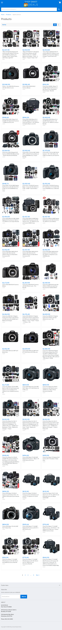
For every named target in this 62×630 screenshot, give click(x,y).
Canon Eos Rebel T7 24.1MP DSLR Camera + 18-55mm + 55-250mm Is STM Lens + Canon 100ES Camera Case (51, 529)
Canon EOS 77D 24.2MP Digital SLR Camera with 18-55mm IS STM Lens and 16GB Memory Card (10, 188)
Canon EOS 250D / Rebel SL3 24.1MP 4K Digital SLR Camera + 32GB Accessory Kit (10, 121)
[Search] (59, 9)
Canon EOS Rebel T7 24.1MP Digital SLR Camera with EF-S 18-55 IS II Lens (30, 528)
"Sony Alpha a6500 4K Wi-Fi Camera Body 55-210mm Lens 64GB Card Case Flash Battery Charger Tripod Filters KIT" (51, 54)
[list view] (58, 24)
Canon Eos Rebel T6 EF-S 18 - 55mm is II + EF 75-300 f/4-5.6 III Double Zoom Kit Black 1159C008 (51, 495)
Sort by (4, 24)
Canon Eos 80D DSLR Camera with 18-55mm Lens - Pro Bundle (30, 286)
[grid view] (55, 24)
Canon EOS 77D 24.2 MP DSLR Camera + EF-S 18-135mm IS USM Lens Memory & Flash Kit (51, 154)
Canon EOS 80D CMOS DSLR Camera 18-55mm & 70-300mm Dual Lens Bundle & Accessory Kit (30, 254)
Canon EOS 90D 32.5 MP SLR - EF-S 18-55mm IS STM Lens (31, 351)
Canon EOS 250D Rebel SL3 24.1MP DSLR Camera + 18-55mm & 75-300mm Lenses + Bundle (51, 122)
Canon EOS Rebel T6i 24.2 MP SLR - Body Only (10, 527)
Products (8, 14)
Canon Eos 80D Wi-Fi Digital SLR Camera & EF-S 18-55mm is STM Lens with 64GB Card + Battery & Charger (10, 318)
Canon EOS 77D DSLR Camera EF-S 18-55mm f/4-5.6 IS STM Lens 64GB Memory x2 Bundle (51, 187)
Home (2, 14)
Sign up (24, 596)
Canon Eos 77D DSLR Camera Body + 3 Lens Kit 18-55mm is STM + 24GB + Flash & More (30, 187)
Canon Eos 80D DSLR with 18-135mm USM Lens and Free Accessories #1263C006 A (51, 286)
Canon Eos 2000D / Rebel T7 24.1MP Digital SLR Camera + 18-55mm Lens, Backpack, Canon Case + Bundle (50, 89)
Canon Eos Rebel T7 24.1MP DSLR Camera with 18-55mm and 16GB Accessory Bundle (10, 561)
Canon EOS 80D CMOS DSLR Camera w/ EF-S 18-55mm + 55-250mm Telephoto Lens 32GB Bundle (50, 254)
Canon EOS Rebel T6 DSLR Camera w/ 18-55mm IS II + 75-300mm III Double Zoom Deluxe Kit (10, 495)
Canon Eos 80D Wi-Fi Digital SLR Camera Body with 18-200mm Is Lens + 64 (50, 317)
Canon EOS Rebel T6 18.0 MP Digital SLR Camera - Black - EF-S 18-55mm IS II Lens (31, 459)
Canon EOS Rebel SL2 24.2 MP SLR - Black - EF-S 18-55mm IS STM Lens (31, 388)
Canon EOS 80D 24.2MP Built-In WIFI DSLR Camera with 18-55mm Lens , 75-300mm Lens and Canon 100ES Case (31, 221)
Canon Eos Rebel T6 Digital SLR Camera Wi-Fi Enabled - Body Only (51, 459)
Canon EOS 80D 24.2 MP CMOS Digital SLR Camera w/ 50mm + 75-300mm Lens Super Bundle (10, 220)
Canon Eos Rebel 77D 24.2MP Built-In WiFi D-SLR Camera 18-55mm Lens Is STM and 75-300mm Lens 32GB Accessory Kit (10, 389)
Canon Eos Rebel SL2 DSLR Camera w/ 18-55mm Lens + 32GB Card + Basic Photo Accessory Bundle (50, 389)
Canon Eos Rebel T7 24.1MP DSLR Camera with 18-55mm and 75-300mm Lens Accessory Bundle (30, 562)
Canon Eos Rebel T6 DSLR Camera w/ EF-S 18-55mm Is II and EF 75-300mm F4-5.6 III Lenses (31, 495)
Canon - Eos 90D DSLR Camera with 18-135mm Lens (10, 87)
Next (37, 575)
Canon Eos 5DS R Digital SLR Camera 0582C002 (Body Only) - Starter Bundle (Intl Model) (10, 154)
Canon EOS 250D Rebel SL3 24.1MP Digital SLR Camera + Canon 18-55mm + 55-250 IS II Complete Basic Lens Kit (31, 122)
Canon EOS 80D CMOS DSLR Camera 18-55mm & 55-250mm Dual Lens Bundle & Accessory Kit (10, 254)
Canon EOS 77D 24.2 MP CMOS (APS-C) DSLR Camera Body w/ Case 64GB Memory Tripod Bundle (31, 155)
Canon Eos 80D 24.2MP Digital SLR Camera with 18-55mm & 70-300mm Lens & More (51, 220)
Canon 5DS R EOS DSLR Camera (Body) (29, 87)
